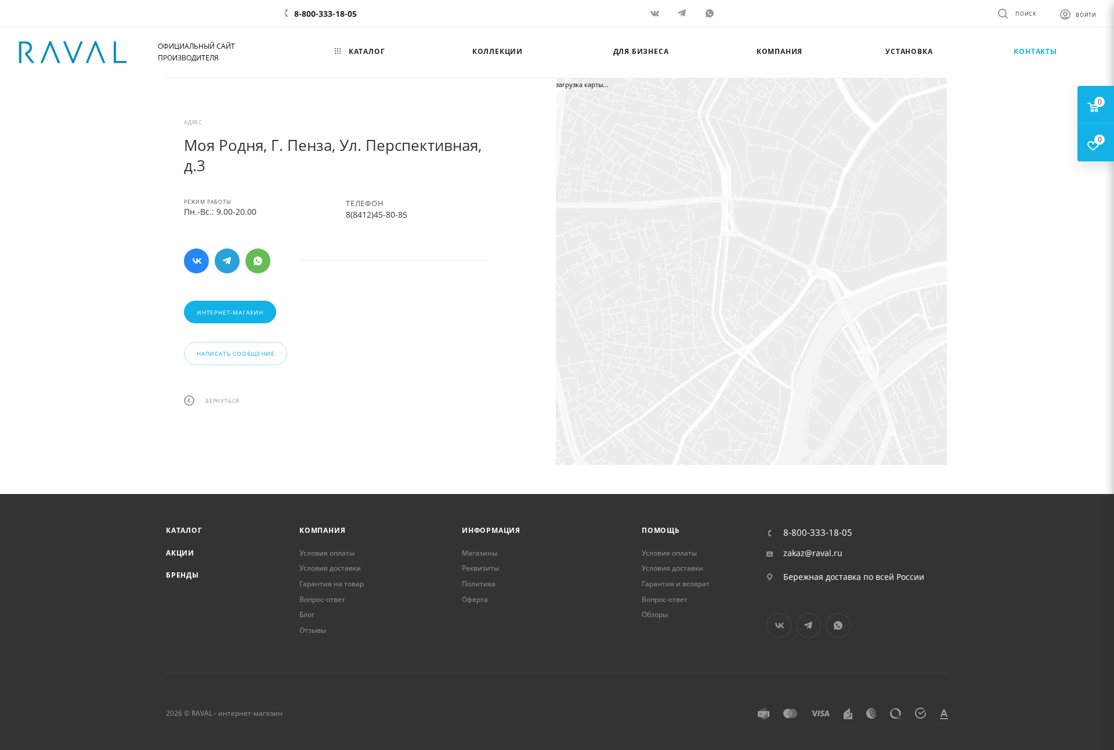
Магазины (479, 553)
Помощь (661, 530)
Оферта (475, 599)
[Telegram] (683, 13)
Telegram (227, 260)
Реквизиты (480, 568)
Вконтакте (196, 260)
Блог (306, 614)
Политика (478, 584)
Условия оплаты (327, 553)
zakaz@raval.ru (812, 553)
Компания (322, 530)
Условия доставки (330, 568)
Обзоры (655, 614)
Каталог (184, 530)
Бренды (182, 575)
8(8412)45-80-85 (376, 214)
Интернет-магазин (230, 312)
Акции (180, 553)
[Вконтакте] (656, 13)
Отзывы (312, 630)
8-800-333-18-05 (325, 13)
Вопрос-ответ (322, 599)
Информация (491, 530)
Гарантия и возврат (676, 584)
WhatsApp (710, 13)
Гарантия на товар (331, 584)
